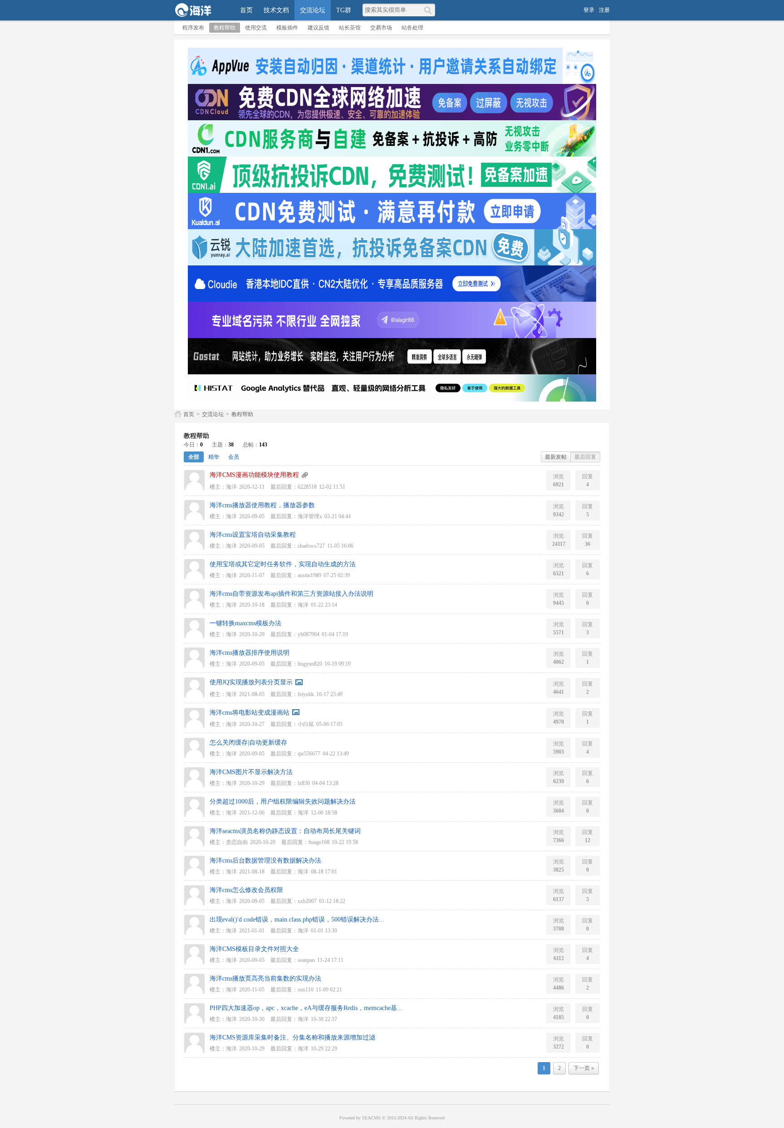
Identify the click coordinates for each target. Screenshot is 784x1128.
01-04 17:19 (335, 634)
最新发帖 (556, 457)
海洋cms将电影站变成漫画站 (249, 712)
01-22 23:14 (324, 605)
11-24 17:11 (330, 960)
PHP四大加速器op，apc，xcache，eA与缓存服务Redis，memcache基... (306, 1008)
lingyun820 (310, 664)
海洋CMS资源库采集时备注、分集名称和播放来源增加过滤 (292, 1037)
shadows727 (311, 546)
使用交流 (256, 28)
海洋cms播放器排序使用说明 (249, 652)
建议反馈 (318, 28)
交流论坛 (312, 10)
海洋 (231, 487)
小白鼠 (306, 724)
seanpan (306, 960)
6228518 (307, 487)
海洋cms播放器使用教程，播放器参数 (262, 505)
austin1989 (309, 575)
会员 (233, 457)
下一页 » (583, 1068)
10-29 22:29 (324, 1048)
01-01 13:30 (324, 930)
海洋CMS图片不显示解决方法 (251, 772)
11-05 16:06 (340, 546)
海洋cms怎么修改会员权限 (246, 890)
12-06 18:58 (324, 812)
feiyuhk (306, 694)
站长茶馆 (350, 28)
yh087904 (308, 634)
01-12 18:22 (332, 901)
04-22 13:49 (336, 753)
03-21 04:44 (337, 516)
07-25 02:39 (336, 575)
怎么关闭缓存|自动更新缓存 (248, 742)
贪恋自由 (237, 842)
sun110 (306, 989)
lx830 (304, 783)
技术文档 (276, 10)
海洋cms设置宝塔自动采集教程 (253, 534)
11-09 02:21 (329, 989)
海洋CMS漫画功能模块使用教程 (254, 474)
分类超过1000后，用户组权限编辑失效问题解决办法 (283, 801)
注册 (604, 10)
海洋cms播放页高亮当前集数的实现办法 (265, 978)
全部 (193, 457)
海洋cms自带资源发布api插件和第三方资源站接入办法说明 (291, 593)
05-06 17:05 (329, 724)
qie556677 (309, 753)
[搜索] (429, 10)
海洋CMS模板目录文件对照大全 (254, 949)
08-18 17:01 (324, 871)
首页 (246, 10)
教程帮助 (224, 28)
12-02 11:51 (332, 487)
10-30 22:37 (324, 1019)
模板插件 (287, 28)
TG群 (343, 10)
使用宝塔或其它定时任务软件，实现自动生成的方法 (283, 564)
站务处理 (412, 28)
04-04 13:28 (325, 783)
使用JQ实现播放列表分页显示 (251, 682)
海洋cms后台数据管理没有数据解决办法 (265, 860)
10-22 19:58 (345, 842)
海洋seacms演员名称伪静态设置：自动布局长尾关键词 (285, 831)
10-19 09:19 (337, 664)
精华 (213, 457)
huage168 (319, 842)
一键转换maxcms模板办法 (245, 623)
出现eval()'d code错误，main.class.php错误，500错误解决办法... (297, 919)
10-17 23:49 (329, 694)
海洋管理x (310, 516)
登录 (588, 10)
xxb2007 (307, 901)
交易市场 (381, 28)
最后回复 (585, 457)
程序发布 (193, 28)
